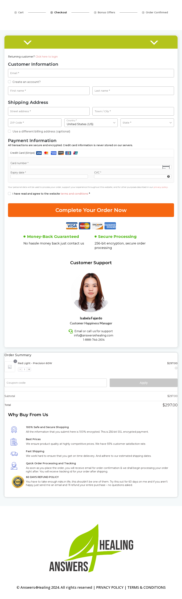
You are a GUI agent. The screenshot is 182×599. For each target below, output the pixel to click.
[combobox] (91, 122)
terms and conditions (74, 193)
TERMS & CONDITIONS (146, 587)
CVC (97, 172)
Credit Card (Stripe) (22, 152)
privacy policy (161, 187)
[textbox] (147, 122)
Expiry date (18, 172)
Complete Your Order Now (91, 210)
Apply (144, 383)
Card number (19, 163)
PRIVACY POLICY (110, 587)
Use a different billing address (41, 131)
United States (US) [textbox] (80, 124)
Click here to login (47, 56)
